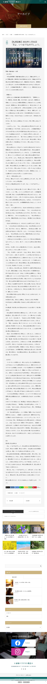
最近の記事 (14, 577)
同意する (20, 682)
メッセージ (8, 612)
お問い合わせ (28, 675)
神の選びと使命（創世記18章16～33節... (22, 599)
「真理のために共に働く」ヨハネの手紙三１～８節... (9, 537)
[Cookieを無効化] (45, 681)
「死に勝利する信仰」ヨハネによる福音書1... (23, 591)
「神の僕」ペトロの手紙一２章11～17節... (22, 582)
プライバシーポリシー (20, 675)
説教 (7, 616)
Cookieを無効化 (26, 682)
